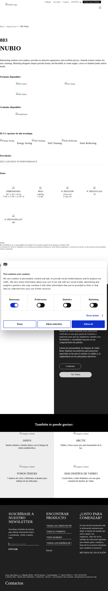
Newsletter (56, 2)
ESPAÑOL (75, 2)
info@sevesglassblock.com (85, 577)
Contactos (66, 2)
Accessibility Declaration (63, 577)
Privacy (48, 577)
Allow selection (54, 324)
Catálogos (48, 2)
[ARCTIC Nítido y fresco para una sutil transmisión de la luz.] (81, 434)
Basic (2, 26)
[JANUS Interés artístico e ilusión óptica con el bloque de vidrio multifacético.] (27, 434)
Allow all (88, 324)
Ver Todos (75, 374)
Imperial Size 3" (13, 26)
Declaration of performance (18, 161)
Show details (92, 315)
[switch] (41, 305)
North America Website (92, 2)
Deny (20, 324)
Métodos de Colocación (93, 553)
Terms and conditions (25, 577)
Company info (10, 577)
